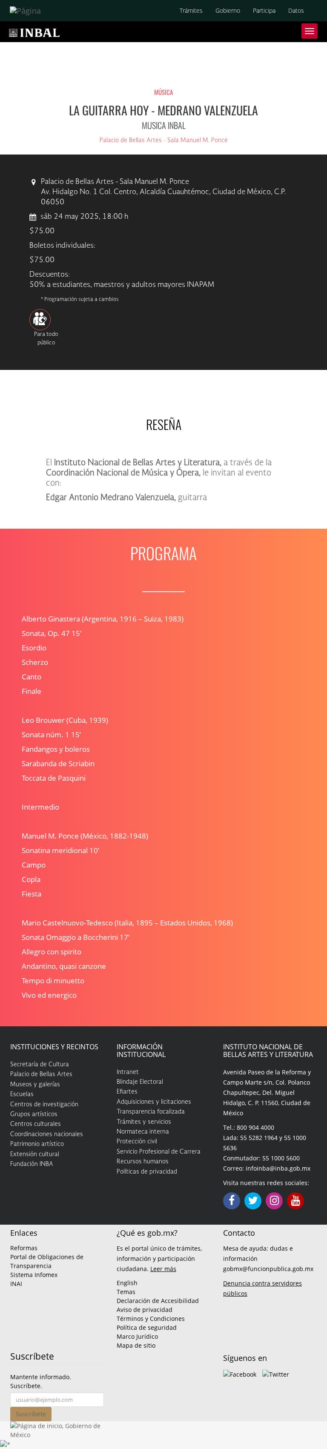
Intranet (128, 1072)
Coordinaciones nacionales (46, 1134)
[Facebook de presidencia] (239, 1373)
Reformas (23, 1248)
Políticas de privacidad (147, 1172)
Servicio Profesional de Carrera (159, 1152)
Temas (126, 1292)
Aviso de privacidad (144, 1310)
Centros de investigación (44, 1105)
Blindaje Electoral (140, 1082)
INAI (16, 1284)
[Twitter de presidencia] (275, 1373)
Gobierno (227, 10)
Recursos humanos (143, 1162)
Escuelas (22, 1094)
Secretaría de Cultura (39, 1065)
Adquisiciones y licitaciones (154, 1102)
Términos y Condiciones (151, 1318)
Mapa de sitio (136, 1345)
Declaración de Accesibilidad (158, 1301)
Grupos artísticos (33, 1114)
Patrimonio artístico (37, 1144)
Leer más (163, 1269)
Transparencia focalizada (151, 1112)
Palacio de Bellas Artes (41, 1074)
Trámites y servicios (144, 1122)
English (127, 1283)
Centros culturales (35, 1124)
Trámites (191, 10)
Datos (296, 10)
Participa (264, 10)
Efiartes (127, 1092)
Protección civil (137, 1142)
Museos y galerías (35, 1085)
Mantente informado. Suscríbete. (40, 1381)
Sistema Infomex (33, 1275)
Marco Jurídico (137, 1336)
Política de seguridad (147, 1327)
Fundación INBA (31, 1164)
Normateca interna (143, 1132)
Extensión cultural (34, 1154)
